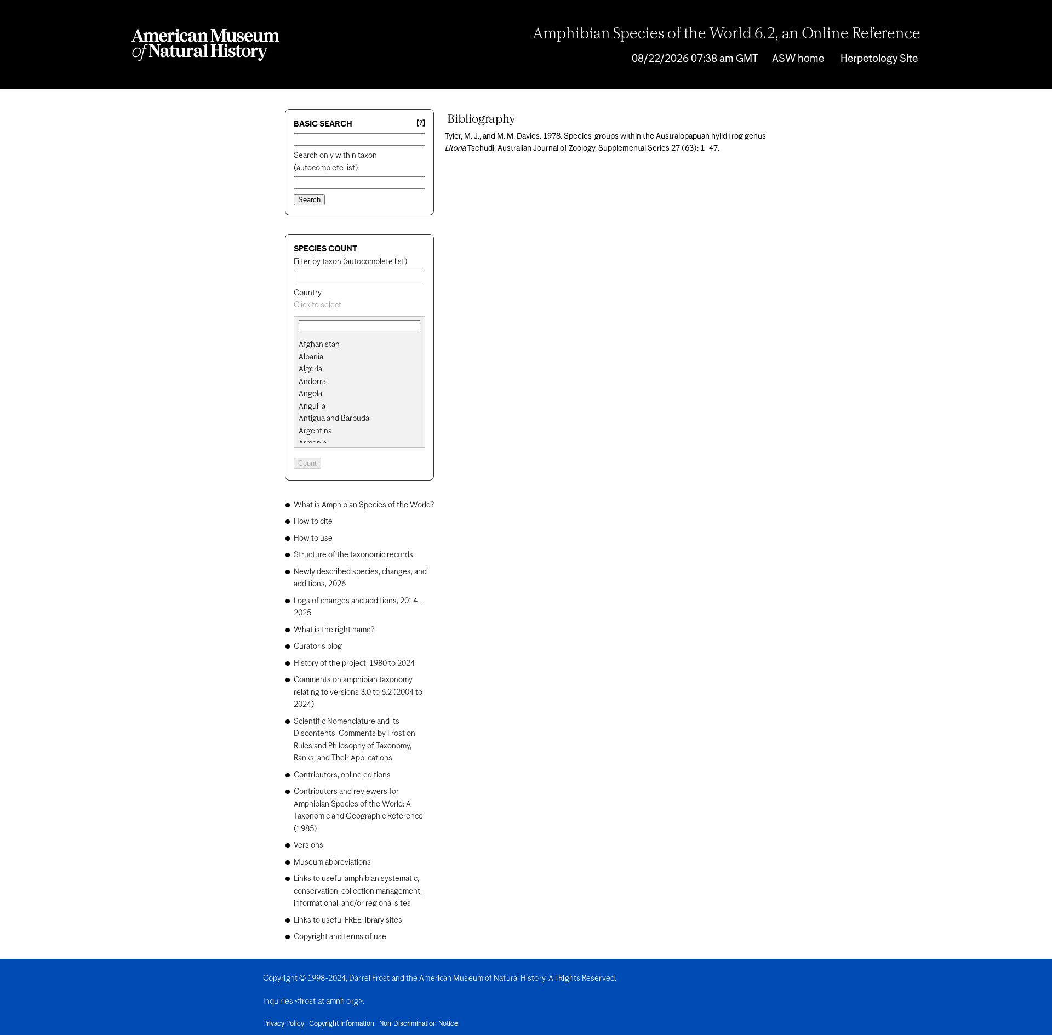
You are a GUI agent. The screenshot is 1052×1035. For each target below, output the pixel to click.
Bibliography (481, 119)
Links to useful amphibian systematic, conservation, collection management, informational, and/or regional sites (358, 891)
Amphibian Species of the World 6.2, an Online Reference (727, 34)
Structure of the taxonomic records (353, 555)
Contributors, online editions (342, 775)
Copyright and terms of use (340, 937)
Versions (308, 845)
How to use (313, 538)
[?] (420, 123)
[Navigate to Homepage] (205, 45)
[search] (359, 357)
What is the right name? (334, 630)
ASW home (798, 59)
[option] (363, 345)
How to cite (313, 521)
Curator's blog (318, 646)
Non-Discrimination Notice (418, 1024)
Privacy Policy (283, 1024)
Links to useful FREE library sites (348, 920)
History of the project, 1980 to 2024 (354, 663)
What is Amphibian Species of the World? (364, 505)
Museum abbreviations (332, 862)
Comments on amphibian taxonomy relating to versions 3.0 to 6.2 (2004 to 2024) (358, 692)
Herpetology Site (879, 59)
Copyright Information (341, 1024)
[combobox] (359, 305)
